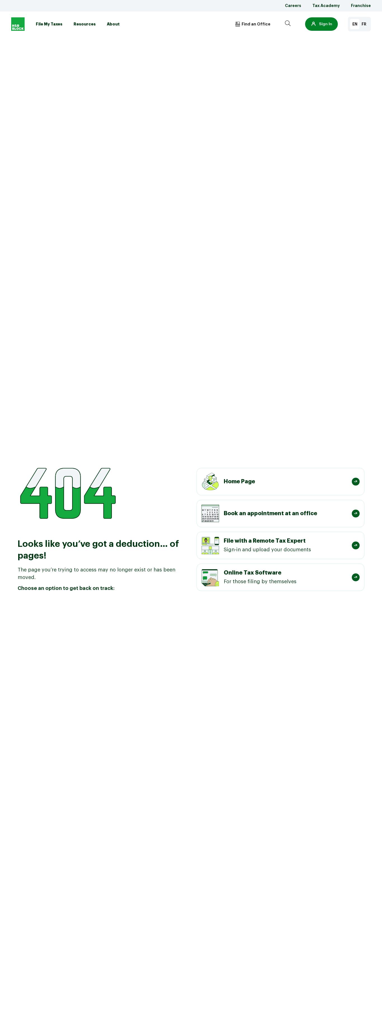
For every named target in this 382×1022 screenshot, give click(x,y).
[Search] (287, 24)
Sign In (325, 24)
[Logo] (18, 24)
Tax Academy (326, 6)
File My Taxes (49, 24)
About (113, 24)
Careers (293, 6)
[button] (321, 24)
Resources (85, 24)
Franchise (361, 6)
